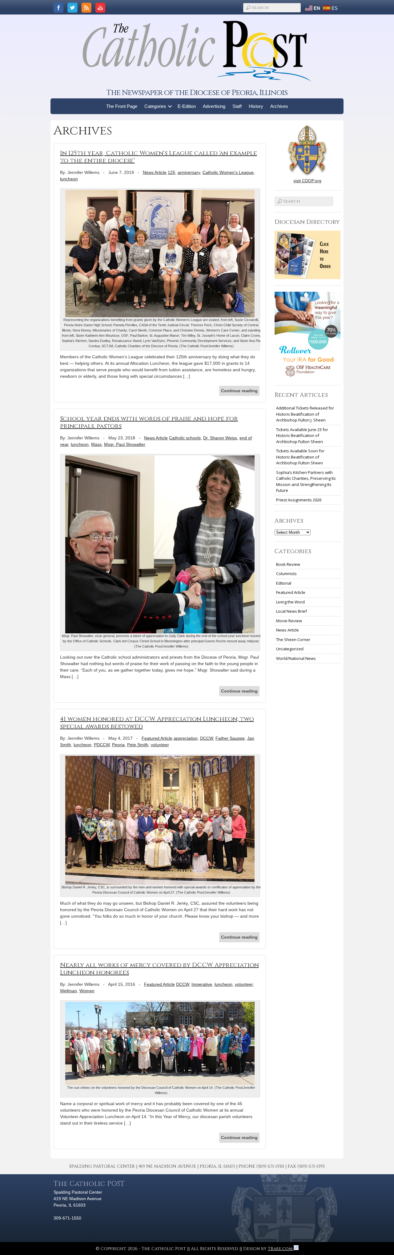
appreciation (186, 738)
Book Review (288, 564)
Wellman (68, 990)
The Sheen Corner (293, 639)
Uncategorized (290, 649)
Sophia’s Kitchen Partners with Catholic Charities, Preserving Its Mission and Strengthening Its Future (306, 481)
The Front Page (121, 106)
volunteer (160, 744)
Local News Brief (291, 611)
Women (86, 990)
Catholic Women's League (228, 172)
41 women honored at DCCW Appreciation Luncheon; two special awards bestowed (157, 722)
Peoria (118, 744)
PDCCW (102, 744)
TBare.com (281, 1249)
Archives (279, 106)
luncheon (69, 178)
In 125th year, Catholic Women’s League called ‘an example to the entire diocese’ (158, 157)
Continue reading (239, 390)
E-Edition (187, 106)
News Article (155, 172)
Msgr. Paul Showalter (124, 444)
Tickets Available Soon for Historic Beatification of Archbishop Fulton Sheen (300, 457)
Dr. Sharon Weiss (220, 437)
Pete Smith (137, 744)
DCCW (206, 738)
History (256, 106)
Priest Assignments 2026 (298, 500)
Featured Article (157, 738)
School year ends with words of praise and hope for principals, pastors (149, 422)
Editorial (283, 583)
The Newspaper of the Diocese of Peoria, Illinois (197, 93)
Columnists (286, 573)
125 (171, 172)
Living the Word (290, 602)
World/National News (296, 658)
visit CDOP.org (307, 180)
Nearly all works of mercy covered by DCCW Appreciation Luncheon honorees (159, 969)
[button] (170, 106)
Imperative (201, 984)
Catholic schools (185, 437)
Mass (96, 444)
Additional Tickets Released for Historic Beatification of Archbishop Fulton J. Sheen (305, 414)
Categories (155, 106)
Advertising (214, 106)
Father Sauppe (230, 738)
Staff (237, 106)
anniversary (189, 172)
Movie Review (289, 620)
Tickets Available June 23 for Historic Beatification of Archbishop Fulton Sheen (302, 435)
